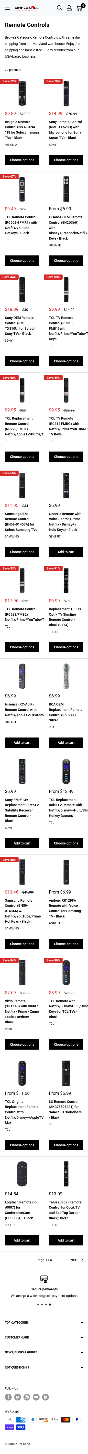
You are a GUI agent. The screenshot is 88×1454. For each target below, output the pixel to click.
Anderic (55, 923)
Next (74, 1260)
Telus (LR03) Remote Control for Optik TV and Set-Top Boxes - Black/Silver (65, 1210)
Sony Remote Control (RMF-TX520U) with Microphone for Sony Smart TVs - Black (65, 130)
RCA (52, 727)
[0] (79, 8)
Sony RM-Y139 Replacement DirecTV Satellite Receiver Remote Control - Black (22, 810)
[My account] (69, 8)
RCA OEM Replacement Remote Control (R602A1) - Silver (66, 712)
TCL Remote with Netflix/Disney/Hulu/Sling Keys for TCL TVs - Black (66, 1009)
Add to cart (66, 552)
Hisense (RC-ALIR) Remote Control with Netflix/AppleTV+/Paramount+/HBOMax (22, 709)
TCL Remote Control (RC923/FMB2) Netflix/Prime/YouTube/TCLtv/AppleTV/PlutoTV (22, 614)
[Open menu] (7, 8)
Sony (52, 145)
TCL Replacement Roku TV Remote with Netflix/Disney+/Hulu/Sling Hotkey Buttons (66, 808)
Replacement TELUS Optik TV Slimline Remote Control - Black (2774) (65, 617)
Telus (53, 632)
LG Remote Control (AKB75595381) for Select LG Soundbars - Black (65, 1109)
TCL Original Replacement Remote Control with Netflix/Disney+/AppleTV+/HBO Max (22, 1112)
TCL (7, 240)
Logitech (12, 1225)
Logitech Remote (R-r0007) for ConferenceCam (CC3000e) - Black (21, 1210)
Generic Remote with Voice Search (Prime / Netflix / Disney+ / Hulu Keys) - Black (66, 522)
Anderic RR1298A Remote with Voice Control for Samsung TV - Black (65, 908)
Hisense (55, 245)
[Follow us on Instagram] (26, 1397)
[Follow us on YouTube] (36, 1397)
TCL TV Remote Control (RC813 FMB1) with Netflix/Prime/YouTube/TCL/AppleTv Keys (66, 328)
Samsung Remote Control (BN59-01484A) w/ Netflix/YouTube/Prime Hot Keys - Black (22, 911)
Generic (55, 536)
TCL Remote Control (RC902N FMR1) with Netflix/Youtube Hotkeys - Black (21, 225)
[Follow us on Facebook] (8, 1397)
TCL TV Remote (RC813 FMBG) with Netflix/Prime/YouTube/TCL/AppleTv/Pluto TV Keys (66, 426)
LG (50, 1124)
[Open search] (59, 8)
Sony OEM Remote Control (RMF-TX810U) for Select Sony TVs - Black (19, 326)
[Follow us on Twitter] (17, 1397)
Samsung (12, 536)
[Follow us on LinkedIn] (45, 1397)
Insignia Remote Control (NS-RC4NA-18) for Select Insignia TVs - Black (22, 130)
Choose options (22, 160)
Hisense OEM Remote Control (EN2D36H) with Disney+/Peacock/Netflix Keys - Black (66, 227)
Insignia (11, 145)
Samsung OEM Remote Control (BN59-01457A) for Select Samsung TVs (21, 522)
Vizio (8, 1029)
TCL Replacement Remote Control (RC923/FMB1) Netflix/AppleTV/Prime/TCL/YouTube (22, 426)
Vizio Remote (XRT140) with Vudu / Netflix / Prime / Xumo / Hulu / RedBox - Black (22, 1011)
